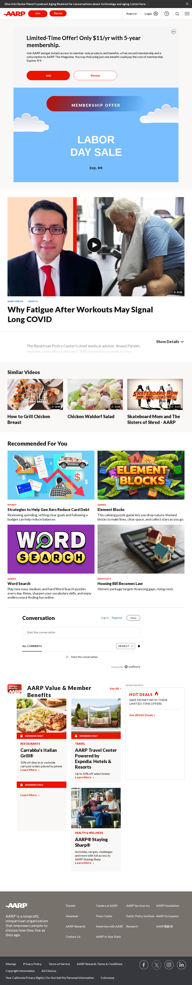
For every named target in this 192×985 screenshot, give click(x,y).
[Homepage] (15, 13)
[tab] (32, 646)
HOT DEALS (141, 694)
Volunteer (72, 916)
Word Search (19, 583)
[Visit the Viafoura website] (132, 666)
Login (148, 13)
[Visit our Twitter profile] (156, 965)
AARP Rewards (76, 926)
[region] (81, 645)
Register (131, 13)
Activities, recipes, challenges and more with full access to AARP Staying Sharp (93, 855)
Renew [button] (58, 13)
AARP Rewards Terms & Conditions (99, 964)
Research (132, 926)
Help (167, 14)
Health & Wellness (89, 832)
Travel (80, 743)
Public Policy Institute (140, 916)
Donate (70, 905)
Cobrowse (107, 977)
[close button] (174, 32)
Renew (95, 75)
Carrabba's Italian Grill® (38, 752)
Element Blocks (111, 509)
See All (114, 688)
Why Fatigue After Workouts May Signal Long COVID (80, 314)
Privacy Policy (32, 964)
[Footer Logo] (28, 905)
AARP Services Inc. (138, 905)
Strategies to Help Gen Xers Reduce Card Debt (48, 509)
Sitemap (11, 964)
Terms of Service (59, 964)
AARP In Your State (108, 936)
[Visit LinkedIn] (181, 965)
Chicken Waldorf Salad (91, 416)
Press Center (104, 916)
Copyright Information (20, 970)
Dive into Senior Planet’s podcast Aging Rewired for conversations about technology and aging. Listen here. (75, 4)
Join (48, 75)
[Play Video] (94, 244)
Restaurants (30, 743)
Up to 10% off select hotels (92, 773)
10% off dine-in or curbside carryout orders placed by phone (41, 764)
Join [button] (37, 13)
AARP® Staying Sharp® (91, 842)
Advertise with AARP (109, 926)
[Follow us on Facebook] (144, 965)
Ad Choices (49, 970)
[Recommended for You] (51, 475)
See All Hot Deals (141, 715)
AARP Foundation (167, 905)
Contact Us (73, 936)
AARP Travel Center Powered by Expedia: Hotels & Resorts (96, 758)
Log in (105, 617)
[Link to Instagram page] (169, 965)
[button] (177, 14)
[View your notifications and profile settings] (138, 646)
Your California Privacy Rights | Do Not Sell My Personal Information (50, 977)
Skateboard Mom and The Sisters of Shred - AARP (153, 419)
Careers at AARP (107, 905)
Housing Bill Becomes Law (120, 583)
